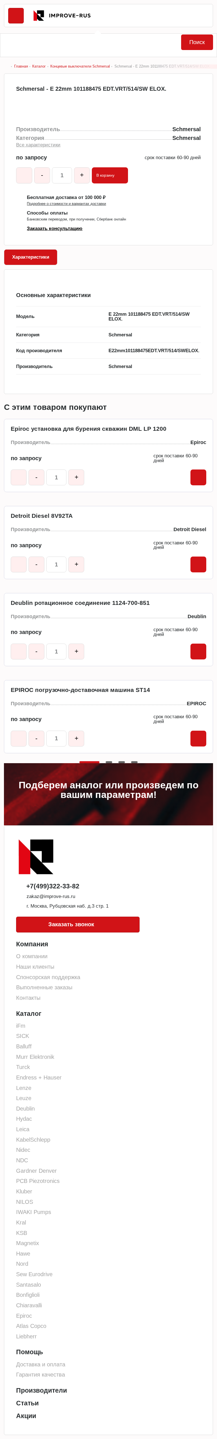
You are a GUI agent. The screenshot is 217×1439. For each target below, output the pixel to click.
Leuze (23, 1098)
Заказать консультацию (55, 228)
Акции (26, 1415)
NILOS (24, 1202)
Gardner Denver (36, 1171)
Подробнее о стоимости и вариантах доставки (66, 204)
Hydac (24, 1119)
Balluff (24, 1046)
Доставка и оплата (40, 1364)
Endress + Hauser (39, 1077)
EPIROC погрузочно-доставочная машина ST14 (80, 690)
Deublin (25, 1108)
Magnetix (27, 1243)
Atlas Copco (31, 1326)
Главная (21, 66)
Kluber (24, 1191)
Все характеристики (38, 145)
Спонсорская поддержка (48, 977)
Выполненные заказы (44, 987)
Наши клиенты (35, 967)
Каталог (39, 66)
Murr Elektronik (35, 1057)
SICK (22, 1036)
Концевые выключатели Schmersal (80, 66)
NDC (22, 1160)
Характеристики (30, 257)
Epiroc (24, 1316)
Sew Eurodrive (34, 1274)
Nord (22, 1264)
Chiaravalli (29, 1305)
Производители (41, 1390)
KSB (21, 1233)
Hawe (23, 1253)
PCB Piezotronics (38, 1181)
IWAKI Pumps (33, 1212)
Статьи (27, 1403)
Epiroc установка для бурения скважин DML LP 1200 (88, 429)
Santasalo (28, 1285)
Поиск (197, 42)
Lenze (23, 1088)
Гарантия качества (40, 1374)
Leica (22, 1129)
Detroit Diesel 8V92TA (42, 516)
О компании (31, 956)
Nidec (23, 1150)
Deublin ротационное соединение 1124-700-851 (80, 603)
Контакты (28, 998)
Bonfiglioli (28, 1295)
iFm (20, 1026)
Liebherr (26, 1336)
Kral (21, 1222)
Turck (23, 1067)
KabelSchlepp (33, 1140)
